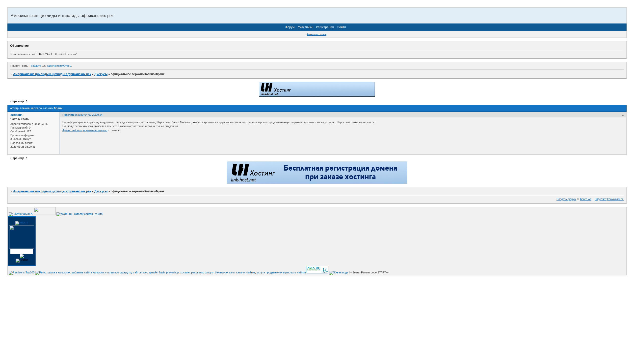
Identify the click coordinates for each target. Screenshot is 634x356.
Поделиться (70, 114)
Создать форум (566, 199)
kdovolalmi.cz (615, 199)
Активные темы (316, 34)
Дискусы (100, 74)
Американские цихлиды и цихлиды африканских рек (52, 74)
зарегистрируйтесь (59, 65)
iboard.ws (585, 199)
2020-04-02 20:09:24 (90, 114)
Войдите (36, 65)
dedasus (16, 115)
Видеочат (601, 199)
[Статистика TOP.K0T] (45, 213)
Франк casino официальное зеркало (84, 130)
